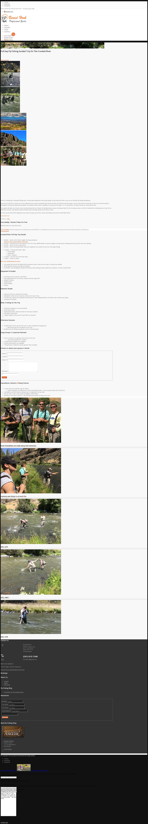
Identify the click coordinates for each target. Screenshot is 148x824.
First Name (5, 708)
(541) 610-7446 (29, 8)
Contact (6, 681)
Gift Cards (7, 685)
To (17, 788)
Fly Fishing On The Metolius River (14, 692)
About (6, 683)
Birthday (4, 701)
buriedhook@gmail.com (30, 659)
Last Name (5, 704)
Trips (8, 219)
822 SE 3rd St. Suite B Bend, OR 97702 (16, 242)
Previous (3, 60)
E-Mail (4, 356)
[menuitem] (58, 25)
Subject (4, 360)
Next (7, 60)
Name (4, 353)
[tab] (5, 229)
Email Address (6, 711)
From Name (20, 789)
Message (5, 371)
